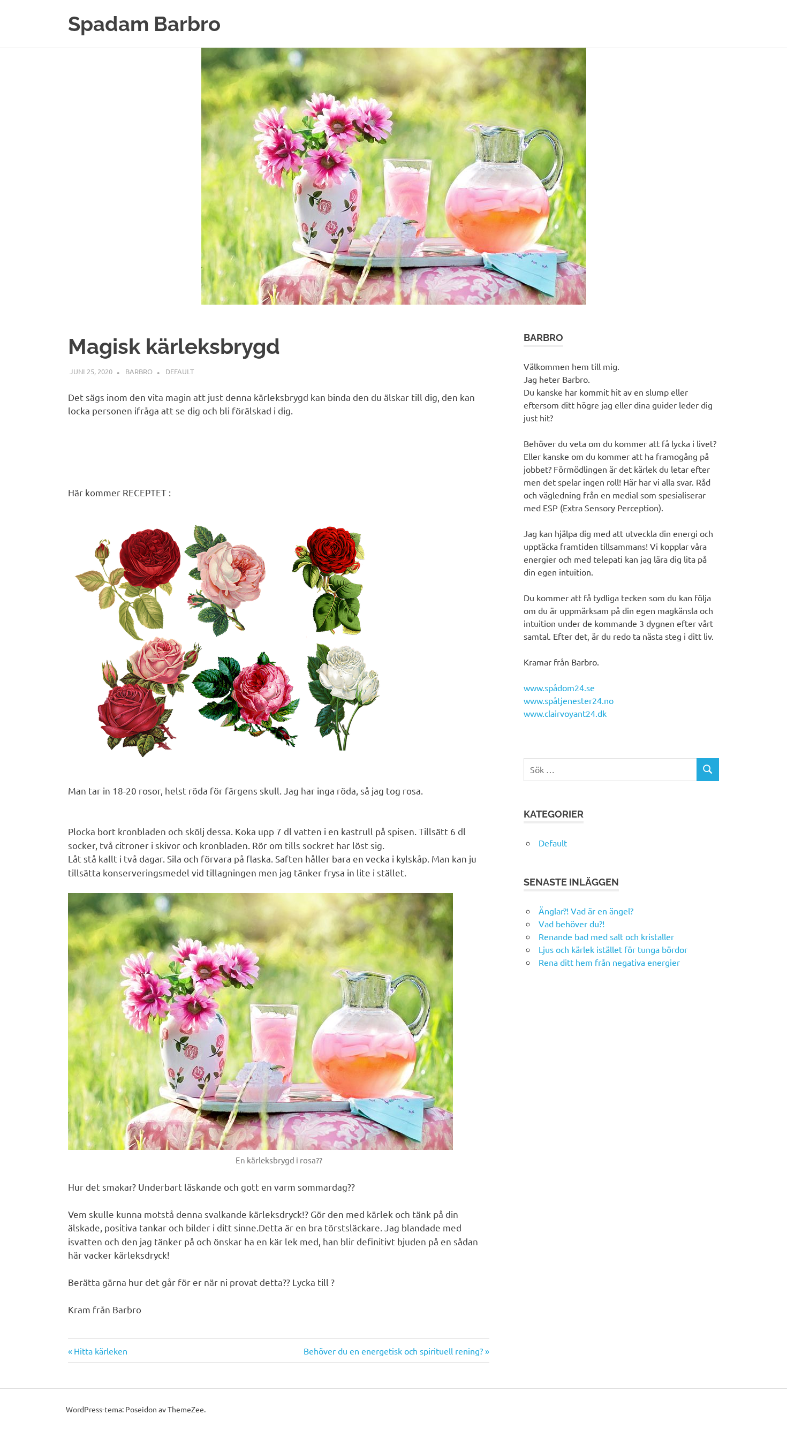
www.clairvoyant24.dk (565, 713)
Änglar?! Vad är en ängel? (586, 910)
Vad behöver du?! (571, 923)
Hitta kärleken (100, 1350)
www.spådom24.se (559, 687)
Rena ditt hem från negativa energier (609, 962)
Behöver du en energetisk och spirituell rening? (393, 1350)
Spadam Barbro (144, 24)
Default (179, 371)
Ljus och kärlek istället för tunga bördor (613, 949)
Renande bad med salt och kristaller (606, 936)
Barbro (139, 371)
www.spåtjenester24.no (569, 700)
